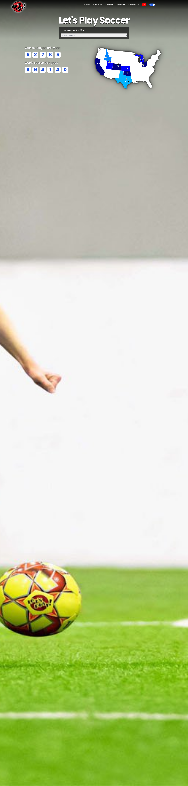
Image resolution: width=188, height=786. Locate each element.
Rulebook (120, 5)
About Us (97, 5)
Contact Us (133, 5)
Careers (109, 5)
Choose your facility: (72, 30)
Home (87, 5)
